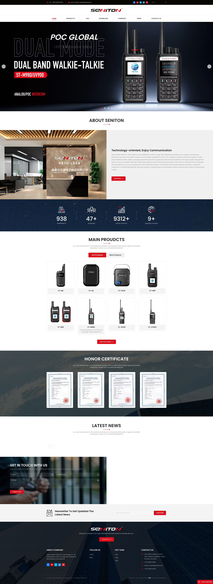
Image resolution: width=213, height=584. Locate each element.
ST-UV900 (152, 327)
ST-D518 (121, 291)
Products (70, 18)
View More (117, 178)
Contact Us (156, 18)
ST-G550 (122, 327)
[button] (101, 108)
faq (87, 18)
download (103, 18)
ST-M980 (91, 327)
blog (91, 557)
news (139, 18)
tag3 (116, 560)
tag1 (116, 554)
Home (54, 18)
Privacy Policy (144, 578)
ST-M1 (91, 291)
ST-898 (61, 327)
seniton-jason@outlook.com (83, 2)
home (92, 554)
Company (122, 18)
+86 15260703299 (57, 2)
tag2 (116, 557)
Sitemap (131, 578)
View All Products (105, 342)
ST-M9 (60, 291)
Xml (137, 578)
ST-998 (152, 291)
